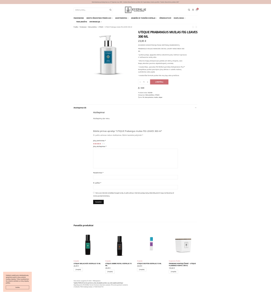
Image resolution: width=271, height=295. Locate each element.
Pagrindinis (79, 18)
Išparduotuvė (165, 18)
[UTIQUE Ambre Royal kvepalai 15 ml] (119, 244)
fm (143, 97)
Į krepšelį (159, 82)
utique (160, 97)
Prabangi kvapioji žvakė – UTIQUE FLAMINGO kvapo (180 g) (182, 264)
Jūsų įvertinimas (99, 141)
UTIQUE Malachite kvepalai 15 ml (87, 263)
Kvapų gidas (179, 18)
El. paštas (97, 183)
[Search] (111, 10)
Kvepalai (76, 261)
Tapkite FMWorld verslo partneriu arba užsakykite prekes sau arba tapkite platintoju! (98, 283)
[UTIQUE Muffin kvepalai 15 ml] (151, 244)
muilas (156, 97)
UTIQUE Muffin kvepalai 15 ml (149, 263)
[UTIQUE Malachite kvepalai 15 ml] (88, 244)
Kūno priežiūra (92, 27)
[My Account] (193, 10)
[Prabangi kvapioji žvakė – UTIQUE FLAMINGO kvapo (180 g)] (183, 244)
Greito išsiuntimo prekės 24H (98, 18)
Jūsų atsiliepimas (99, 146)
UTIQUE (100, 27)
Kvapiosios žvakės (174, 261)
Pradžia (76, 27)
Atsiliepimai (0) (80, 108)
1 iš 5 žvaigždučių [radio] (102, 143)
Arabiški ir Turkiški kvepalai (143, 18)
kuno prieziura (149, 97)
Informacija (94, 22)
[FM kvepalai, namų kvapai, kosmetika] (135, 10)
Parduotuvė (83, 27)
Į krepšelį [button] (78, 269)
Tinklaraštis (81, 22)
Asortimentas (121, 18)
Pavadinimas (98, 173)
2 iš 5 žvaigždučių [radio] (104, 143)
